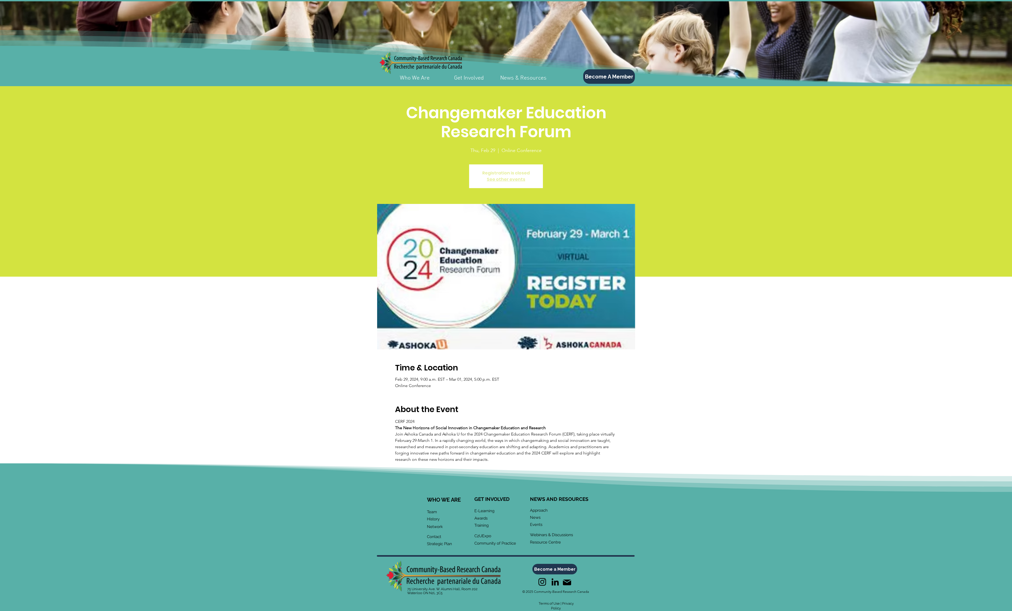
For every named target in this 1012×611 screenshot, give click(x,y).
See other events (506, 179)
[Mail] (567, 582)
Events (536, 524)
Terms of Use (549, 603)
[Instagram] (542, 582)
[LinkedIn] (555, 582)
